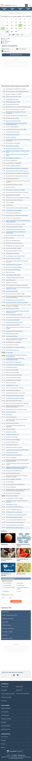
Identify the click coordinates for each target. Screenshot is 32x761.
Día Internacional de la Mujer (23, 588)
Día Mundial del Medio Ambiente (14, 148)
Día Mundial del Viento (12, 291)
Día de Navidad (7, 583)
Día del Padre (9, 352)
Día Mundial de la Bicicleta (12, 134)
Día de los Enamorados (9, 587)
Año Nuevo (20, 583)
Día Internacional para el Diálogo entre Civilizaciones (16, 232)
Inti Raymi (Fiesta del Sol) (12, 434)
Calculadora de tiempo (7, 628)
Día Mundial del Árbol (11, 504)
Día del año (5, 635)
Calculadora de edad (7, 631)
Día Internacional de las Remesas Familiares (17, 302)
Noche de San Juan (11, 412)
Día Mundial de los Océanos (13, 195)
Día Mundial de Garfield (12, 333)
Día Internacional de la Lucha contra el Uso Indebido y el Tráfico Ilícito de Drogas (17, 467)
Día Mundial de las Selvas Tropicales (15, 398)
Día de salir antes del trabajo (13, 120)
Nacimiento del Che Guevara (13, 275)
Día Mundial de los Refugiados (13, 362)
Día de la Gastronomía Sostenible (14, 331)
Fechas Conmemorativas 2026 (7, 693)
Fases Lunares (7, 51)
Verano (19, 591)
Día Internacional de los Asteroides (15, 525)
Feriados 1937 (5, 612)
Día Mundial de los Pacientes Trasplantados (17, 168)
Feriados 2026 (12, 9)
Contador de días (6, 625)
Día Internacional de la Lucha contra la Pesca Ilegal (17, 155)
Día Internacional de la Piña (13, 473)
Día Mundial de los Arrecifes (13, 101)
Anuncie (3, 747)
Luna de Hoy (5, 622)
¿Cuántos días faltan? (8, 578)
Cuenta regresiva (5, 711)
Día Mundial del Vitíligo (12, 452)
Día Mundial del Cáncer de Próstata (15, 245)
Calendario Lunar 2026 (7, 618)
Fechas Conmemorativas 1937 (9, 615)
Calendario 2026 (4, 9)
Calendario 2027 (20, 9)
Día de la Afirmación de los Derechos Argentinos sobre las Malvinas (18, 221)
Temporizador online (7, 638)
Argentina (14, 5)
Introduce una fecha (9, 595)
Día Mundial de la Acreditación (14, 210)
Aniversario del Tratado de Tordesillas (15, 189)
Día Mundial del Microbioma (13, 493)
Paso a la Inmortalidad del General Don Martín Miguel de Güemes (17, 311)
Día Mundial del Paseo (11, 336)
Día (3, 597)
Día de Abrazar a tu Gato (12, 145)
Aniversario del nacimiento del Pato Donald (17, 207)
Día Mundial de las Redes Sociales (14, 527)
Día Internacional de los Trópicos (14, 517)
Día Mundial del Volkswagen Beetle (15, 395)
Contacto (3, 743)
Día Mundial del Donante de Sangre (15, 277)
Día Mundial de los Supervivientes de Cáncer (17, 171)
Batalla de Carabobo (11, 432)
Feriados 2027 (28, 9)
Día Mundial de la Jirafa (12, 385)
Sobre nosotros (4, 736)
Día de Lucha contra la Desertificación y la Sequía (18, 317)
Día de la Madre (8, 585)
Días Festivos (6, 48)
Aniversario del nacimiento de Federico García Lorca (17, 151)
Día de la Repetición (11, 137)
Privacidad (3, 740)
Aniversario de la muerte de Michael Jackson (17, 450)
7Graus (15, 755)
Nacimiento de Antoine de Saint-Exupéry (16, 514)
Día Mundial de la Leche (12, 99)
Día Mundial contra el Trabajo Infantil (15, 256)
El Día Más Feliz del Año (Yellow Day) (15, 364)
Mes (11, 597)
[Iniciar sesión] (30, 5)
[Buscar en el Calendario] (26, 5)
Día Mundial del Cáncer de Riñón (14, 322)
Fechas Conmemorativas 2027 (22, 693)
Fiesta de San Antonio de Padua (14, 267)
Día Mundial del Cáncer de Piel (14, 264)
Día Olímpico (9, 414)
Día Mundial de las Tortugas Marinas (15, 300)
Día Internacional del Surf (12, 350)
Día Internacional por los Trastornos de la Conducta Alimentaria (16, 123)
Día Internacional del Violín (13, 319)
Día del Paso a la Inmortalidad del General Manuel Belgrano (16, 355)
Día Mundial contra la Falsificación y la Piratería (18, 197)
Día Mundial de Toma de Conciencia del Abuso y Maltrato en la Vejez (18, 288)
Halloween (6, 591)
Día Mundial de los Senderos (13, 158)
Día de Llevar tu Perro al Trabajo (14, 447)
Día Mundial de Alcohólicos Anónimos (15, 229)
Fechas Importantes (22, 48)
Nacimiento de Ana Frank (12, 253)
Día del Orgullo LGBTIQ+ (12, 495)
